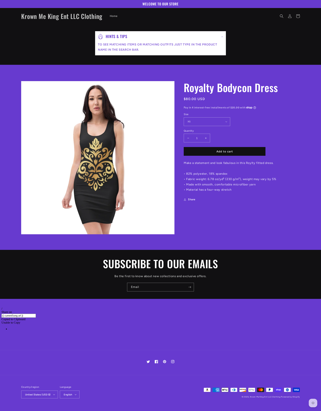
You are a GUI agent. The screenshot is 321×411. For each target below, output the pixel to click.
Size (186, 114)
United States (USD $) (38, 394)
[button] (282, 16)
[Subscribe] (190, 287)
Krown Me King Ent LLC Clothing (265, 397)
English (68, 394)
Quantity (189, 130)
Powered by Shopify (290, 397)
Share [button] (191, 199)
